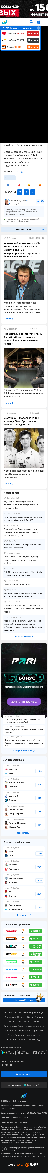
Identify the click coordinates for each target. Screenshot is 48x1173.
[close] (38, 28)
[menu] (45, 22)
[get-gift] (38, 22)
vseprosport (5, 22)
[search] (31, 22)
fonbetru (24, 586)
